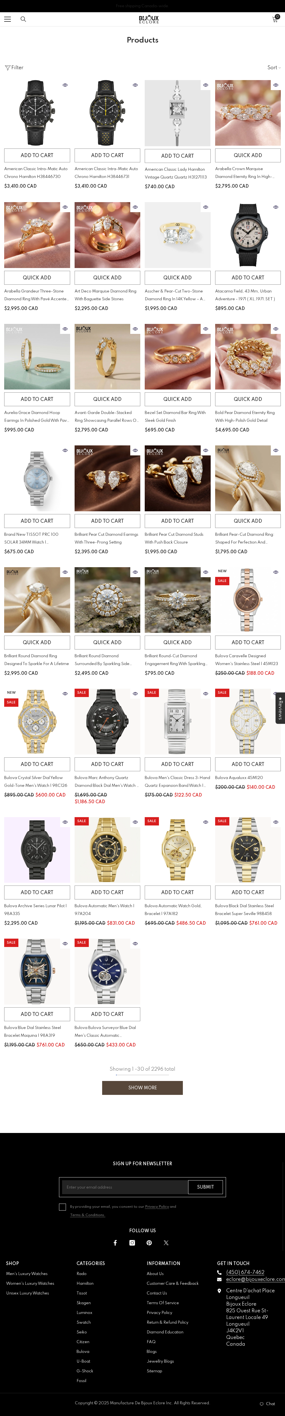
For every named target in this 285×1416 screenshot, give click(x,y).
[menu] (7, 19)
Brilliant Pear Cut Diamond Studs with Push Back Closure (174, 538)
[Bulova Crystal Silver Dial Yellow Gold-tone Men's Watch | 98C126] (37, 722)
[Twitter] (166, 1242)
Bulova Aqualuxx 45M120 (239, 778)
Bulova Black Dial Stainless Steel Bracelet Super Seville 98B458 (244, 910)
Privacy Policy (157, 1207)
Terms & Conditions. (87, 1215)
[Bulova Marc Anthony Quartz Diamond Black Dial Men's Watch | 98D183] (108, 722)
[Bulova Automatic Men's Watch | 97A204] (108, 850)
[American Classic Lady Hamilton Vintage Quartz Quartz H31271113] (178, 113)
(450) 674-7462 (245, 1272)
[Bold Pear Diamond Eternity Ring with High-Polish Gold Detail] (248, 357)
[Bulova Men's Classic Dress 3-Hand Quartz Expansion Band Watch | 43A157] (178, 722)
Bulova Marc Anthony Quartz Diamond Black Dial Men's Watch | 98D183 (106, 783)
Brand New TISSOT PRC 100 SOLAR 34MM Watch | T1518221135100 (31, 539)
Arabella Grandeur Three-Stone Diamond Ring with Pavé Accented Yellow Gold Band (36, 296)
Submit (205, 1187)
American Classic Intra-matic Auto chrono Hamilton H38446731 (106, 173)
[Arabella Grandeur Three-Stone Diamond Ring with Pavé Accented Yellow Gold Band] (37, 235)
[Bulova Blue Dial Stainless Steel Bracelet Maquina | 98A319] (37, 972)
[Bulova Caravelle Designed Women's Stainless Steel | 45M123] (248, 600)
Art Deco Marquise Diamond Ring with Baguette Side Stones (105, 295)
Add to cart (37, 155)
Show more (142, 1088)
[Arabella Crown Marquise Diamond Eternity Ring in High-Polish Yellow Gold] (248, 113)
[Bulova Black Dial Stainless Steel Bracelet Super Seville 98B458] (248, 850)
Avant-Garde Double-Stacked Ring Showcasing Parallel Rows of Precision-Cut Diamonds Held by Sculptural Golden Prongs (106, 418)
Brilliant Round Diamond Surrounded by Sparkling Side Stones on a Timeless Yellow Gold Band (106, 661)
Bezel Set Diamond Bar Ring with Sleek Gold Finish (175, 417)
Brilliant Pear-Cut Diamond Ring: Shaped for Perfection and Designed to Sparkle (244, 539)
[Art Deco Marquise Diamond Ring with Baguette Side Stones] (108, 235)
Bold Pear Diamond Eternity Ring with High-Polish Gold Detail (245, 417)
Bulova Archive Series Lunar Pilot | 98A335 (35, 910)
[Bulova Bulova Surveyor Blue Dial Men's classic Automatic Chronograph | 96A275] (108, 972)
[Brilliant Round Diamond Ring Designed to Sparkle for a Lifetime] (37, 600)
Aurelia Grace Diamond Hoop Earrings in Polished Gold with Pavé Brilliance (36, 418)
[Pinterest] (149, 1242)
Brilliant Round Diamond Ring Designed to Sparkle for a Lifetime (36, 660)
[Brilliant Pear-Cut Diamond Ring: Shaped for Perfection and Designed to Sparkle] (248, 478)
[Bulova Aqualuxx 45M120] (248, 722)
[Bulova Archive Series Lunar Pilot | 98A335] (37, 850)
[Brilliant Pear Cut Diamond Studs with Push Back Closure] (178, 478)
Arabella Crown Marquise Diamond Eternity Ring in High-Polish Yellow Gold (243, 174)
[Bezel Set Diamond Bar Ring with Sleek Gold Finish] (178, 357)
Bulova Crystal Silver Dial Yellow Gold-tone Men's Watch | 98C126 (35, 782)
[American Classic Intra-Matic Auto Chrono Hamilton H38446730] (37, 113)
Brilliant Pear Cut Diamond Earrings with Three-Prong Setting (106, 538)
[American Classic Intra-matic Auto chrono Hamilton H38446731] (108, 113)
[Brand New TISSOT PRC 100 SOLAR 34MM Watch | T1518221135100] (37, 478)
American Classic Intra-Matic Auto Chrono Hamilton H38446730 (36, 173)
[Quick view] (65, 85)
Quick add (248, 155)
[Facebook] (115, 1242)
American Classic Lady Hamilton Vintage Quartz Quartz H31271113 (176, 173)
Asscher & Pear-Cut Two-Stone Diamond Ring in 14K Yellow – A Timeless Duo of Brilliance (174, 296)
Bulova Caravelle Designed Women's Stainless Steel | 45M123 (246, 660)
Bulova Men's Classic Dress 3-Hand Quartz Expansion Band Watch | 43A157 (177, 783)
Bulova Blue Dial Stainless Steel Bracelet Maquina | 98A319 (32, 1032)
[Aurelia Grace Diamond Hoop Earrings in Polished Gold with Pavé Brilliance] (37, 357)
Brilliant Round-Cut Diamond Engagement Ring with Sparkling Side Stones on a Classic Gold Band (175, 661)
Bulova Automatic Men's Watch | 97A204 (104, 910)
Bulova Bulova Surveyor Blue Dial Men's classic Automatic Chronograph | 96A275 (105, 1033)
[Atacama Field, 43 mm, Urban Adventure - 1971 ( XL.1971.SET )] (248, 235)
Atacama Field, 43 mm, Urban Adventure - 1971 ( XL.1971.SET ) (245, 295)
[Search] (23, 19)
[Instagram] (132, 1242)
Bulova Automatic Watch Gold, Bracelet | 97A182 (173, 910)
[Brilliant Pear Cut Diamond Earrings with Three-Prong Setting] (108, 478)
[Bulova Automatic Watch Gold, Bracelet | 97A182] (178, 850)
